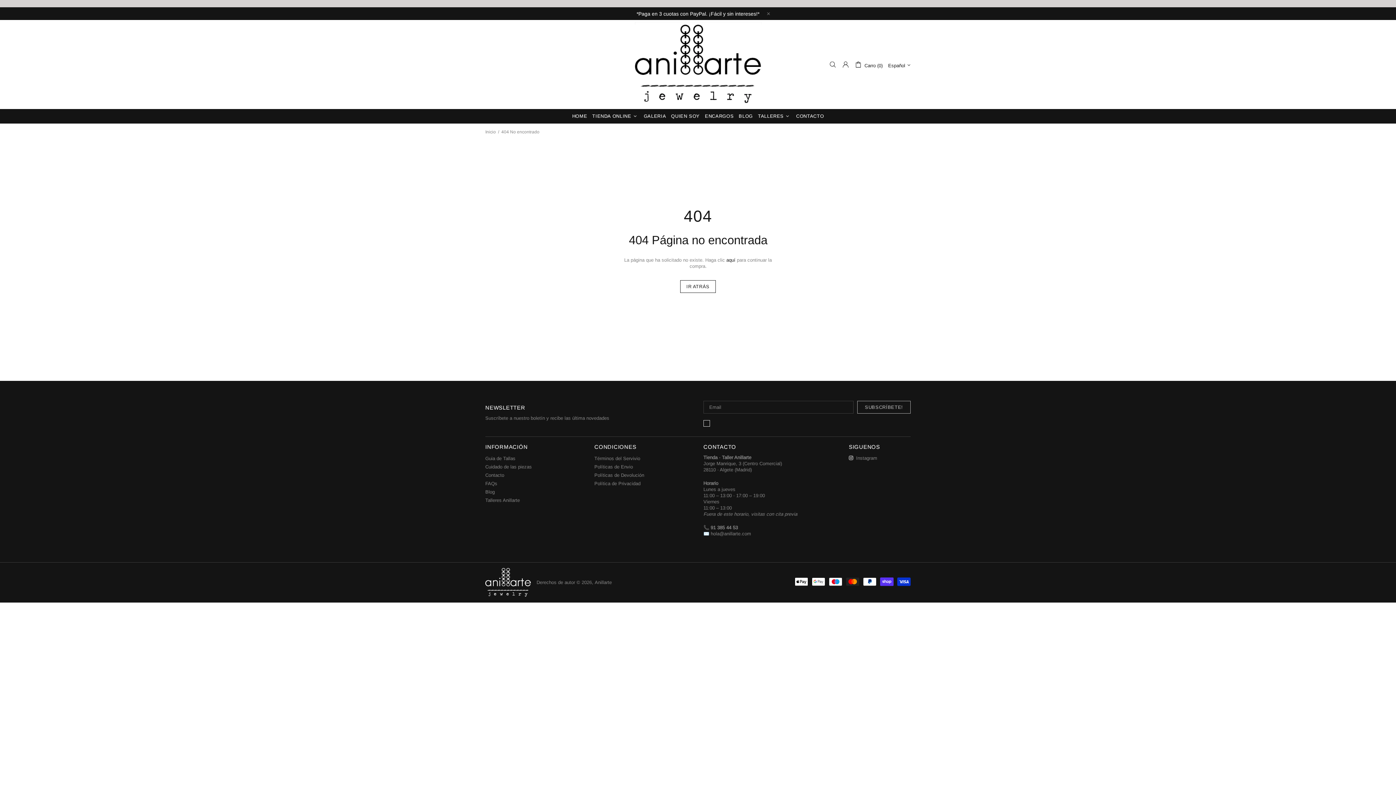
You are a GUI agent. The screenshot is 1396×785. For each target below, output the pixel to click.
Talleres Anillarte (502, 500)
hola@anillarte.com (731, 533)
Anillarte (698, 64)
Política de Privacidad (617, 483)
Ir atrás (698, 286)
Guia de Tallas (500, 458)
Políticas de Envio (613, 467)
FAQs (491, 483)
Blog (490, 492)
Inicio (490, 131)
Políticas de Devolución (619, 475)
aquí (730, 260)
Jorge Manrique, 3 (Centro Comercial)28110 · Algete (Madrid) (742, 466)
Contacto (494, 475)
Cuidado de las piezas (508, 467)
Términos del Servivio (617, 458)
